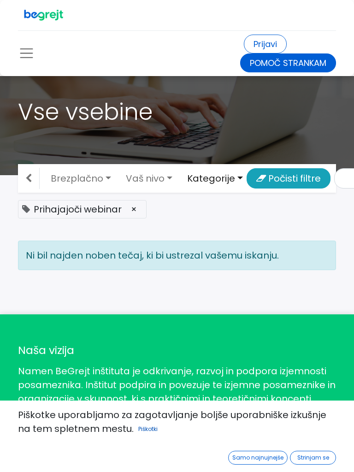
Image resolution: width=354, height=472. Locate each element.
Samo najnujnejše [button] (257, 457)
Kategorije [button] (211, 178)
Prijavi (265, 44)
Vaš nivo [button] (145, 178)
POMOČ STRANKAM (288, 63)
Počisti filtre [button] (293, 178)
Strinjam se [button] (313, 457)
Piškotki (148, 429)
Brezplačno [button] (77, 178)
